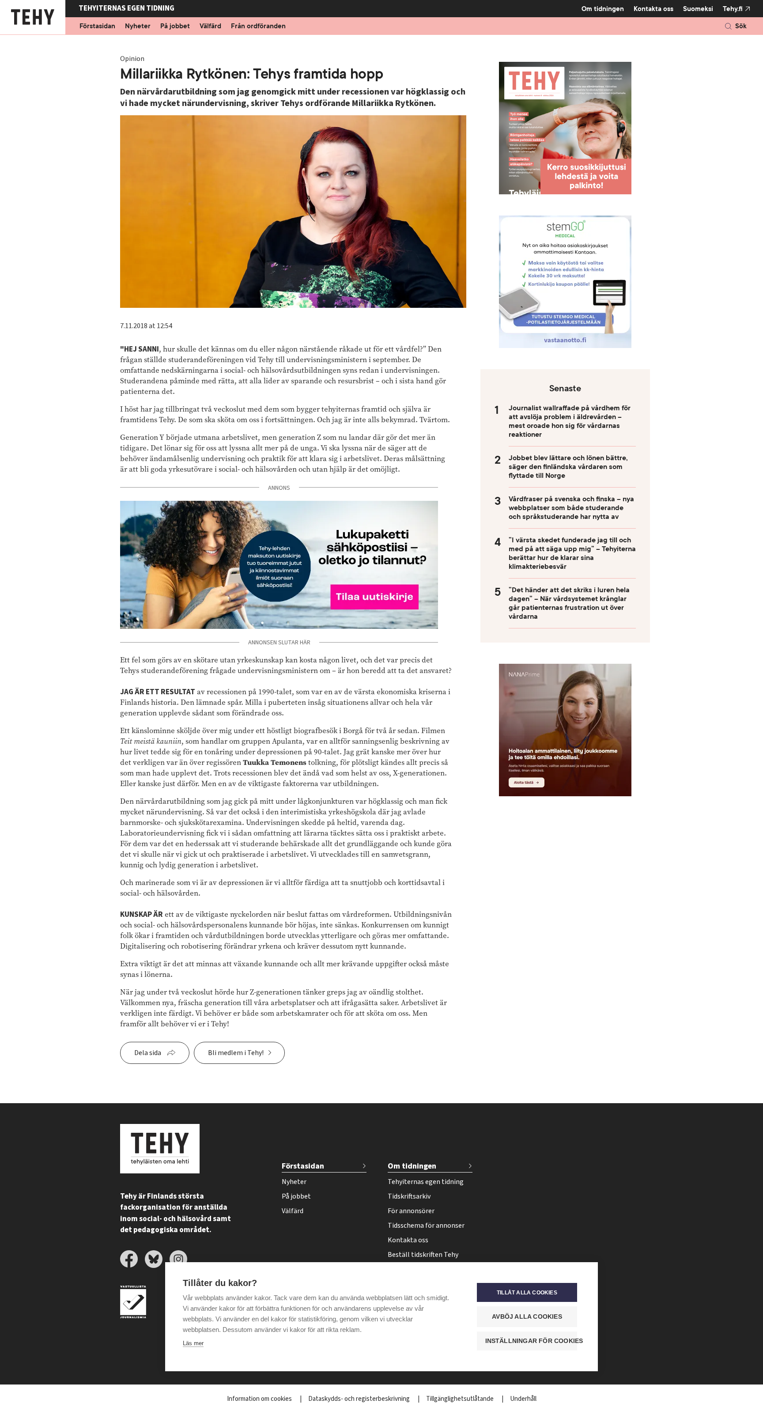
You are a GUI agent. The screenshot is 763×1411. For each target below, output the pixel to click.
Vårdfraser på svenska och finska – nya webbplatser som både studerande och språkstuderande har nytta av (571, 508)
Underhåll (523, 1398)
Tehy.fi (733, 8)
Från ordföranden (258, 26)
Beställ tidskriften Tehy (423, 1255)
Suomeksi (698, 8)
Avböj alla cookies (527, 1316)
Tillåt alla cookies (527, 1293)
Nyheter (138, 26)
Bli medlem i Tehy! (236, 1053)
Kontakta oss (653, 8)
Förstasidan (97, 26)
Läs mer (193, 1343)
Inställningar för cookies (531, 1341)
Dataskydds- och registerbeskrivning (359, 1398)
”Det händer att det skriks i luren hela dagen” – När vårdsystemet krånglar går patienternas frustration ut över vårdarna (569, 603)
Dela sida (147, 1053)
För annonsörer (411, 1211)
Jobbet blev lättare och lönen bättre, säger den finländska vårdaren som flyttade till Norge (568, 467)
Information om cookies (260, 1398)
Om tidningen (603, 8)
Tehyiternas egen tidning (426, 1182)
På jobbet (175, 26)
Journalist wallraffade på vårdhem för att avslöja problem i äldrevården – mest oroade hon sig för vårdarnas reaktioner (570, 421)
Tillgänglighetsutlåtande (460, 1398)
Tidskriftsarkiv (409, 1196)
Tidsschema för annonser (426, 1225)
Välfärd (210, 26)
